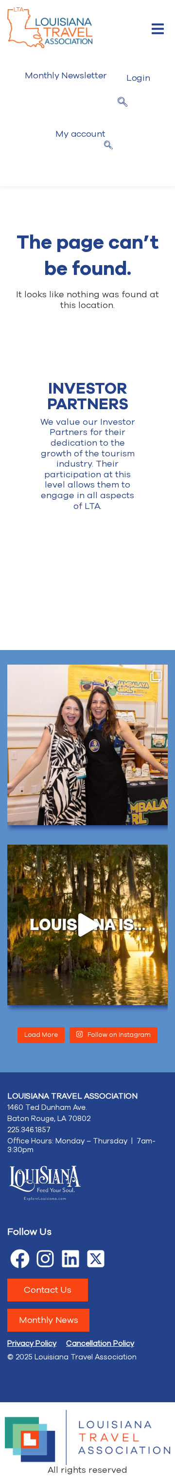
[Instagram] (45, 1258)
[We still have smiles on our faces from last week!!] (87, 745)
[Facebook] (20, 1258)
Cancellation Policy (100, 1343)
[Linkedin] (70, 1258)
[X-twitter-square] (95, 1258)
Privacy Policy (31, 1343)
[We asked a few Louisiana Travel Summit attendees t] (87, 925)
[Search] (108, 146)
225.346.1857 (29, 1130)
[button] (158, 29)
